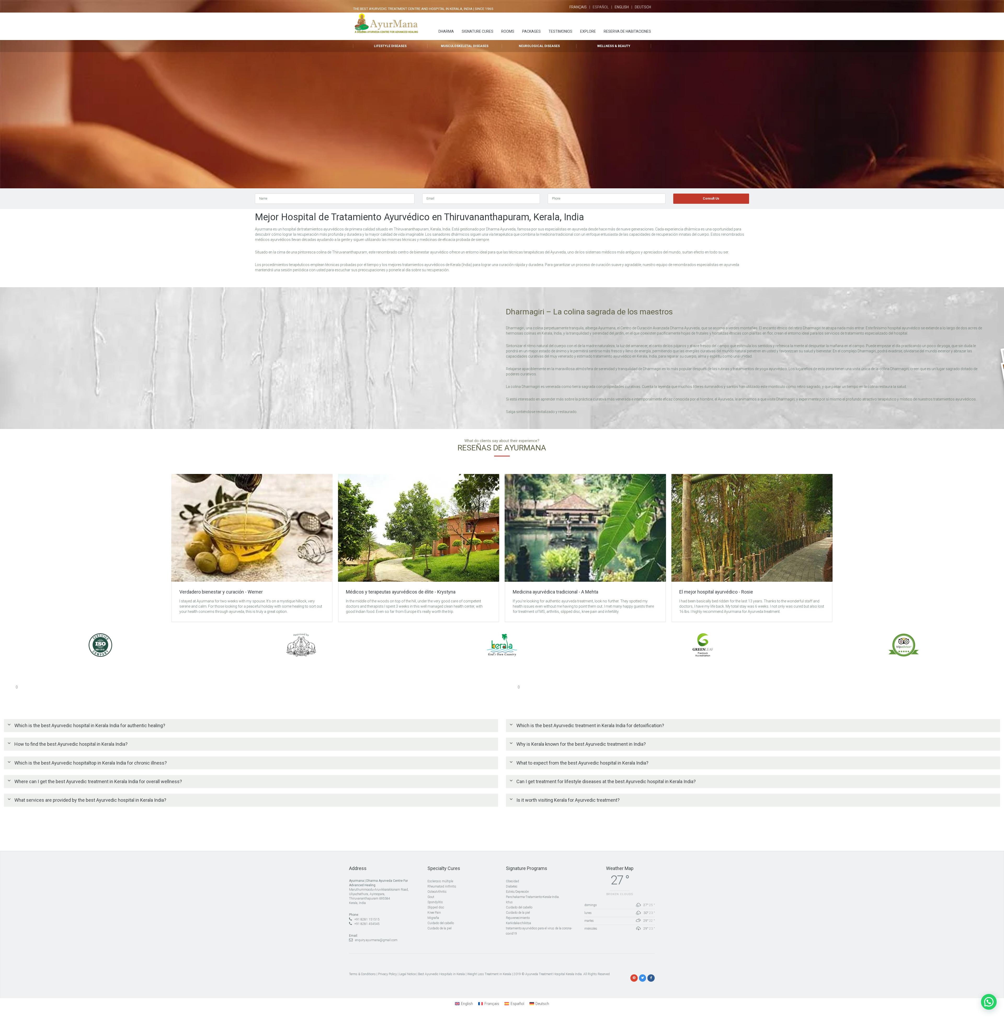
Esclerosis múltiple (440, 881)
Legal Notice (407, 974)
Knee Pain (434, 912)
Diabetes (511, 886)
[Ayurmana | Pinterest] (634, 978)
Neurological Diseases (539, 46)
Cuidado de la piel (439, 928)
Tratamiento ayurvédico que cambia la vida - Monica (732, 592)
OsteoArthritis (437, 892)
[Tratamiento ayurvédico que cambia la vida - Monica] (751, 528)
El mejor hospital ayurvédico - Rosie (549, 592)
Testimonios (560, 31)
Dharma (446, 31)
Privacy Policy (387, 974)
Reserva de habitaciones (627, 31)
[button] (989, 1002)
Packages (531, 31)
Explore (588, 31)
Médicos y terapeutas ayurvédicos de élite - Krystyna (234, 592)
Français (578, 7)
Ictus (509, 902)
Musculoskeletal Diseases (464, 46)
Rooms (507, 31)
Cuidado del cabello (440, 923)
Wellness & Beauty (613, 46)
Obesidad (512, 881)
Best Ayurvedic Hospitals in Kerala (441, 974)
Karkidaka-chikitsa (518, 923)
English (622, 7)
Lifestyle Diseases (390, 46)
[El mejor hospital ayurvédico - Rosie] (585, 528)
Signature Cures (477, 31)
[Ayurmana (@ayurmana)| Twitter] (643, 978)
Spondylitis (435, 902)
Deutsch (643, 7)
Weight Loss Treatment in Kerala (489, 974)
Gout (430, 897)
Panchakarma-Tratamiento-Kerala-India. (533, 897)
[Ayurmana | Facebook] (651, 978)
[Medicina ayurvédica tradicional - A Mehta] (418, 528)
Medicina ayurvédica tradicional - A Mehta (388, 592)
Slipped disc (435, 907)
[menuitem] (464, 1003)
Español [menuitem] (517, 1004)
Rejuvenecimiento (518, 918)
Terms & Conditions (362, 974)
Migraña (433, 918)
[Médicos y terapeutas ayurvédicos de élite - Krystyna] (252, 528)
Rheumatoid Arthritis (441, 886)
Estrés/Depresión (517, 892)
